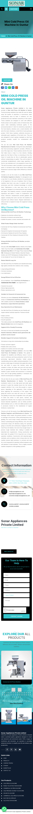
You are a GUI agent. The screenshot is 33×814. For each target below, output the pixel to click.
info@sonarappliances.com (16, 491)
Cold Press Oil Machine (10, 783)
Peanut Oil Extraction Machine (12, 786)
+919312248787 (24, 504)
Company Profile (8, 763)
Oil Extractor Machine (10, 800)
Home (5, 758)
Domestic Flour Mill (6, 251)
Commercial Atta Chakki (22, 249)
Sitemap (5, 765)
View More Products (16, 703)
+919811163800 (14, 506)
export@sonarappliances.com (17, 493)
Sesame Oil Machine (9, 793)
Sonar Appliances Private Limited (13, 733)
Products (6, 760)
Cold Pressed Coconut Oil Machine (13, 682)
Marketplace (7, 768)
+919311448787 (14, 504)
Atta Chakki (12, 247)
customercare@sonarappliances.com (19, 496)
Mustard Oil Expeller (9, 798)
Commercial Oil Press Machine (12, 788)
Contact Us (6, 770)
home (3, 36)
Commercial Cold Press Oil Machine (13, 795)
